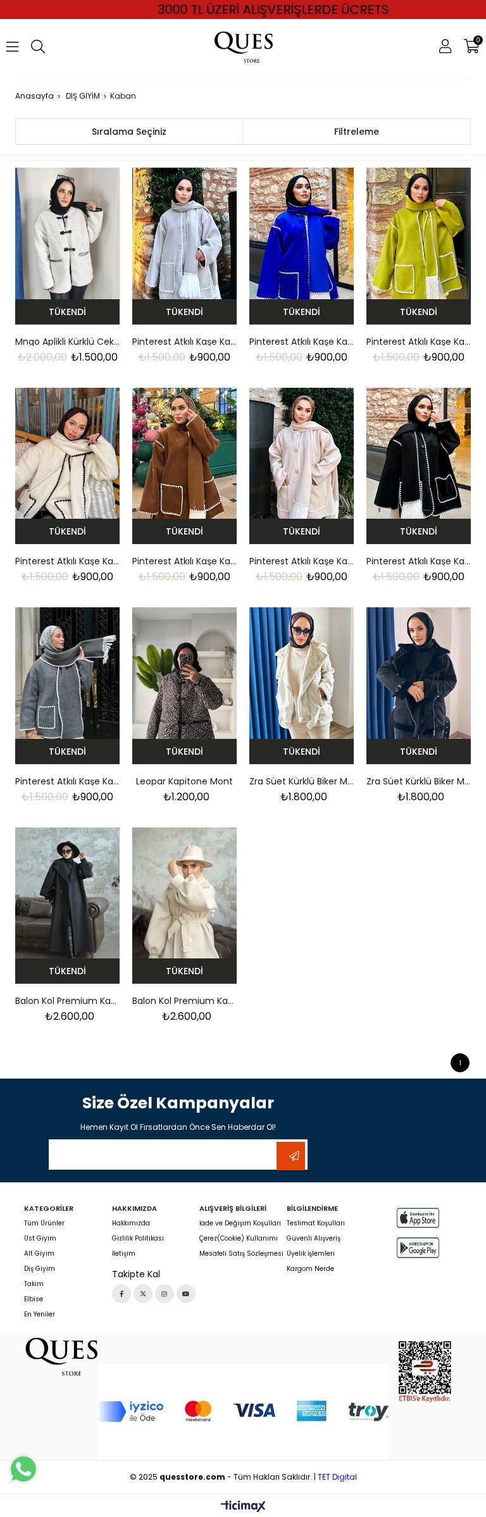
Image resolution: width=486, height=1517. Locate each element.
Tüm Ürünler (44, 1223)
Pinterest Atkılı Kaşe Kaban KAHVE (184, 561)
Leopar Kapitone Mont (184, 781)
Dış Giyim (39, 1269)
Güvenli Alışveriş (313, 1238)
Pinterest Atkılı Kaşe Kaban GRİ (184, 341)
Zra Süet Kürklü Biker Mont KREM (301, 781)
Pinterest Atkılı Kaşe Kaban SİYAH (418, 561)
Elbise (33, 1299)
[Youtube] (186, 1293)
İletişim (123, 1253)
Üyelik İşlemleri (311, 1253)
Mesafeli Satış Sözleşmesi (241, 1253)
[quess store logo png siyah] (60, 1356)
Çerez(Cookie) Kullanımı (238, 1238)
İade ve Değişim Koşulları (240, 1223)
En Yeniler (39, 1314)
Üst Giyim (40, 1238)
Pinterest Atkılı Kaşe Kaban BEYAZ (67, 561)
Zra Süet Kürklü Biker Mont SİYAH (418, 781)
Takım (34, 1284)
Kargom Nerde (310, 1269)
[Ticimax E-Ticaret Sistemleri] (243, 1507)
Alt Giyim (39, 1253)
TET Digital (337, 1476)
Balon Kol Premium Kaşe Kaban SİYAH (67, 1000)
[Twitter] (143, 1293)
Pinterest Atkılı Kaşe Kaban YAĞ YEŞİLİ (418, 341)
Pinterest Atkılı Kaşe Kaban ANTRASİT (67, 781)
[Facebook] (121, 1293)
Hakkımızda (131, 1223)
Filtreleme (356, 131)
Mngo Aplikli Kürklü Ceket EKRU (67, 341)
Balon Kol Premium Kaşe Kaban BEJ (184, 1000)
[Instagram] (164, 1293)
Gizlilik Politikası (138, 1238)
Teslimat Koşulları (316, 1223)
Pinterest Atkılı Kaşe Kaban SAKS (301, 341)
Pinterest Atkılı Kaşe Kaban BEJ (301, 561)
